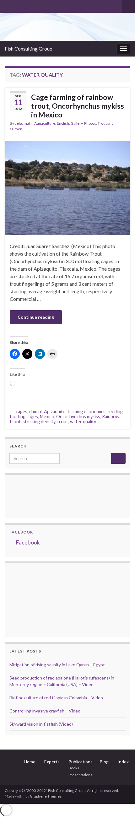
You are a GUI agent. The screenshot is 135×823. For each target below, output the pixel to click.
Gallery (77, 123)
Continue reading (36, 317)
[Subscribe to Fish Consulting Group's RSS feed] (8, 5)
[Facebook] (18, 5)
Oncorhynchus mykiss (78, 416)
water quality (83, 421)
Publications (80, 761)
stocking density (39, 421)
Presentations (80, 774)
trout (62, 421)
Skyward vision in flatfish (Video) (41, 724)
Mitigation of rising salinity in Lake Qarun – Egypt (57, 664)
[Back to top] (121, 809)
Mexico (47, 416)
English (63, 123)
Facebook (21, 532)
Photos (90, 123)
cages (21, 411)
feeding (115, 411)
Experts (52, 761)
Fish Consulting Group (28, 48)
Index (123, 761)
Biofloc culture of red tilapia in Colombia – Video (56, 697)
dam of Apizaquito (47, 411)
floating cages (24, 416)
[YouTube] (28, 5)
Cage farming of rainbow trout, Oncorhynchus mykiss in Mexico (77, 106)
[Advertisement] (40, 599)
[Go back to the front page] (67, 27)
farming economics (86, 411)
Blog (104, 761)
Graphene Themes (46, 796)
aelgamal (22, 123)
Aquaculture (44, 123)
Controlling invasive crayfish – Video (44, 710)
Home (29, 761)
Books (73, 768)
